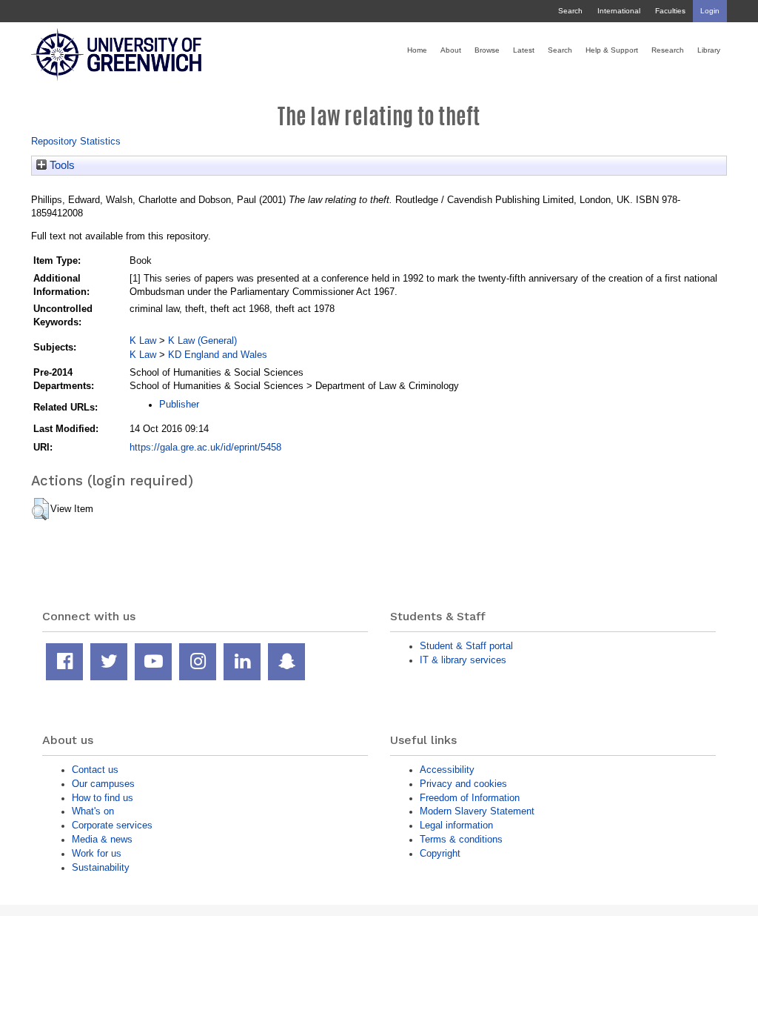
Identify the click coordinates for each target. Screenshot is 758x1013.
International (618, 11)
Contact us (95, 769)
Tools (61, 165)
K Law (143, 340)
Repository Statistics (76, 141)
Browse (487, 50)
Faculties (670, 11)
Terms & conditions (461, 839)
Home (417, 50)
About (450, 50)
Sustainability (101, 867)
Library (708, 50)
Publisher (179, 404)
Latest (523, 50)
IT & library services (463, 659)
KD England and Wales (217, 354)
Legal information (456, 825)
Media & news (102, 839)
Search (570, 11)
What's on (93, 811)
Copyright (440, 853)
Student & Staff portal (466, 645)
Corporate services (112, 825)
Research (667, 50)
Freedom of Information (470, 797)
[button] (40, 509)
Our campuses (103, 783)
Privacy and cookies (463, 783)
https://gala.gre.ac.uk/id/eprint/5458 (205, 447)
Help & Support (612, 50)
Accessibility (447, 769)
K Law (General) (202, 340)
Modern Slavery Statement (477, 811)
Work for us (96, 853)
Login (710, 11)
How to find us (102, 797)
